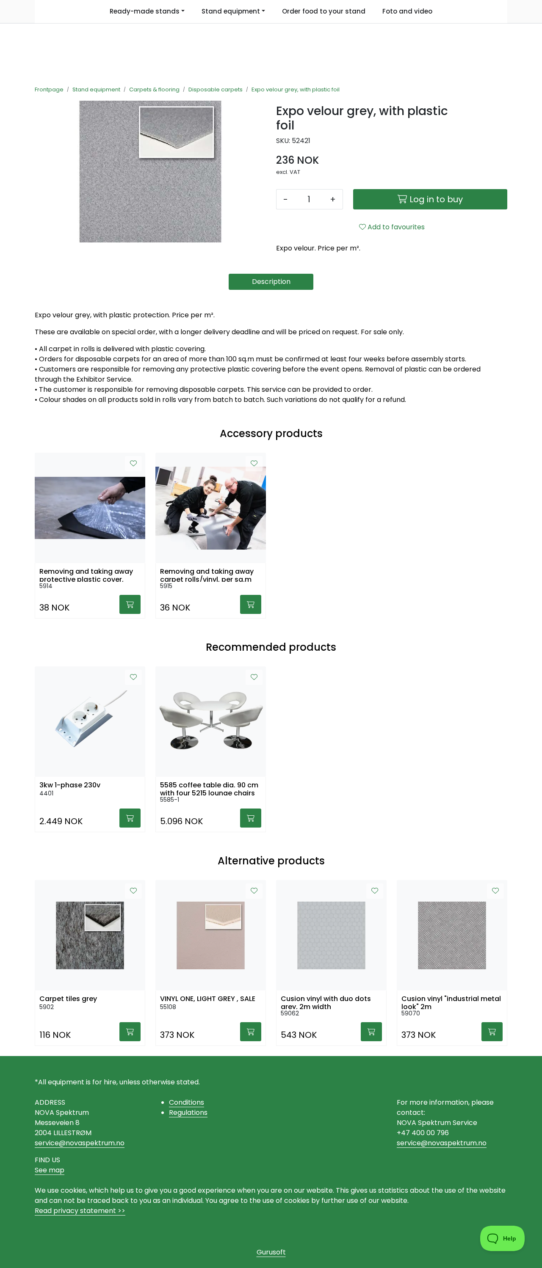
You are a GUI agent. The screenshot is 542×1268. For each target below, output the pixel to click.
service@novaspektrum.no (79, 1143)
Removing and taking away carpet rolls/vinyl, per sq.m (207, 574)
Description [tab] (271, 281)
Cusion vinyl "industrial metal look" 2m (451, 1002)
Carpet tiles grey (68, 999)
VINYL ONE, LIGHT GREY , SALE (207, 999)
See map (49, 1170)
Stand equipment (231, 11)
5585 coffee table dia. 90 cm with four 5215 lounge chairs (209, 788)
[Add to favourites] (133, 463)
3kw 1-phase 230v (69, 785)
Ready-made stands (145, 11)
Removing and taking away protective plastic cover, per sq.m (86, 574)
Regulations (188, 1112)
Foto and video (407, 11)
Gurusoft (271, 1252)
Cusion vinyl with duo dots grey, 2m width (326, 1002)
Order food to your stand (323, 11)
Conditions (186, 1102)
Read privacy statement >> (80, 1211)
